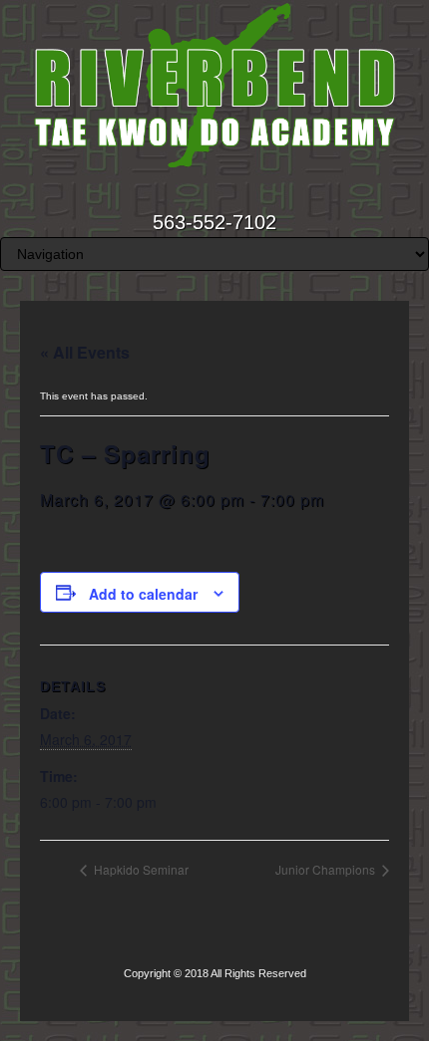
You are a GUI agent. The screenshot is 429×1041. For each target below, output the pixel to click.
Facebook (215, 194)
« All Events (85, 352)
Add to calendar (143, 594)
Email (188, 194)
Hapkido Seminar (140, 869)
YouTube (241, 194)
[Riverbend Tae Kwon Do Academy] (214, 85)
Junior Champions (326, 869)
